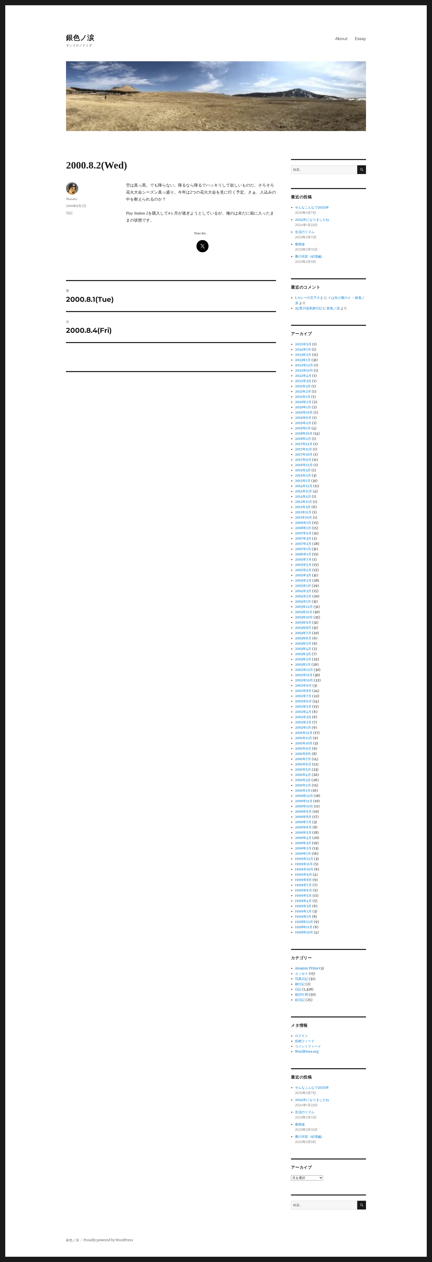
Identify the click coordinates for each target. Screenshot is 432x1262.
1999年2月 (303, 911)
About (341, 38)
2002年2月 (303, 722)
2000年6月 (303, 827)
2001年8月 (303, 754)
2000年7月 (303, 822)
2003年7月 (303, 633)
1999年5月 (303, 895)
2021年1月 (302, 397)
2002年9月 (303, 685)
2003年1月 (303, 664)
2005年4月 (303, 570)
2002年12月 (304, 670)
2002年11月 (303, 675)
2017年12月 (303, 444)
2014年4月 (303, 496)
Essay (360, 38)
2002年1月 (303, 727)
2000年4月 (303, 838)
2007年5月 (303, 533)
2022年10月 (304, 370)
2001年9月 (303, 748)
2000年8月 (303, 817)
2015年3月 (303, 470)
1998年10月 (304, 932)
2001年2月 (303, 785)
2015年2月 (303, 475)
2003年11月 (303, 612)
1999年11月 (304, 864)
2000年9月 (303, 811)
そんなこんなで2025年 (312, 207)
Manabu (71, 199)
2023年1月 (303, 360)
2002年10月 (304, 680)
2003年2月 (303, 659)
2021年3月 (303, 386)
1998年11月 (303, 927)
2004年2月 (303, 596)
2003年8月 (303, 628)
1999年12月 (304, 859)
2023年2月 (303, 355)
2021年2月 (303, 391)
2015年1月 (302, 481)
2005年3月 (303, 575)
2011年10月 (303, 517)
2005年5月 (303, 565)
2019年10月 (304, 412)
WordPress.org (307, 1051)
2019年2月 (303, 423)
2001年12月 (303, 733)
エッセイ (301, 973)
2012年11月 (303, 502)
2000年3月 (303, 843)
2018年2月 (303, 439)
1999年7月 (303, 885)
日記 (69, 213)
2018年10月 (303, 433)
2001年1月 (302, 790)
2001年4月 (303, 775)
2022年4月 (303, 376)
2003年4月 (303, 649)
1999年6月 (303, 890)
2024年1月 (303, 349)
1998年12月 (304, 922)
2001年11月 (303, 738)
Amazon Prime (306, 968)
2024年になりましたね (312, 220)
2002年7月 (303, 696)
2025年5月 (303, 344)
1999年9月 (303, 874)
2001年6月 (303, 764)
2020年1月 (303, 407)
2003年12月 (304, 607)
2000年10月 (304, 806)
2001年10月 (303, 743)
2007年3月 (303, 538)
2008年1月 (303, 528)
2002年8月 (303, 691)
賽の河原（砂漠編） (309, 256)
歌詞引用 (301, 994)
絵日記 (300, 1000)
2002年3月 (303, 717)
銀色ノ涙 (80, 37)
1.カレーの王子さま (309, 298)
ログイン (301, 1036)
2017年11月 (303, 449)
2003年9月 (303, 622)
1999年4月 (303, 901)
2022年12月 (304, 365)
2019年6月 (303, 418)
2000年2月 (303, 848)
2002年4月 (303, 712)
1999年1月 (303, 916)
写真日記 (301, 979)
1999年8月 (303, 880)
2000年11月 (303, 801)
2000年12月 (304, 796)
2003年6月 (303, 638)
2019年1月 (303, 428)
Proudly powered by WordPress (108, 1240)
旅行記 (300, 984)
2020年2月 (303, 402)
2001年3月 (303, 780)
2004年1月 (303, 601)
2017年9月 (303, 460)
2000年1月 (303, 853)
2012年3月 (303, 507)
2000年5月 (303, 832)
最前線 (300, 244)
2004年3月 (303, 591)
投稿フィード (304, 1041)
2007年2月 (303, 544)
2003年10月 (304, 617)
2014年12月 (303, 486)
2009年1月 (303, 523)
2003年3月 (303, 654)
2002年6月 (303, 701)
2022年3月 (303, 381)
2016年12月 (304, 465)
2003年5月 (303, 643)
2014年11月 (303, 491)
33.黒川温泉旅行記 (308, 308)
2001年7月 (303, 759)
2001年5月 (303, 769)
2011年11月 (303, 512)
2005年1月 (303, 586)
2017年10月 (303, 454)
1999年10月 (304, 869)
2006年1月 (303, 554)
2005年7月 (303, 559)
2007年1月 (303, 549)
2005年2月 (303, 580)
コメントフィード (308, 1046)
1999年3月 (303, 906)
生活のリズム (304, 232)
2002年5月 (303, 706)
